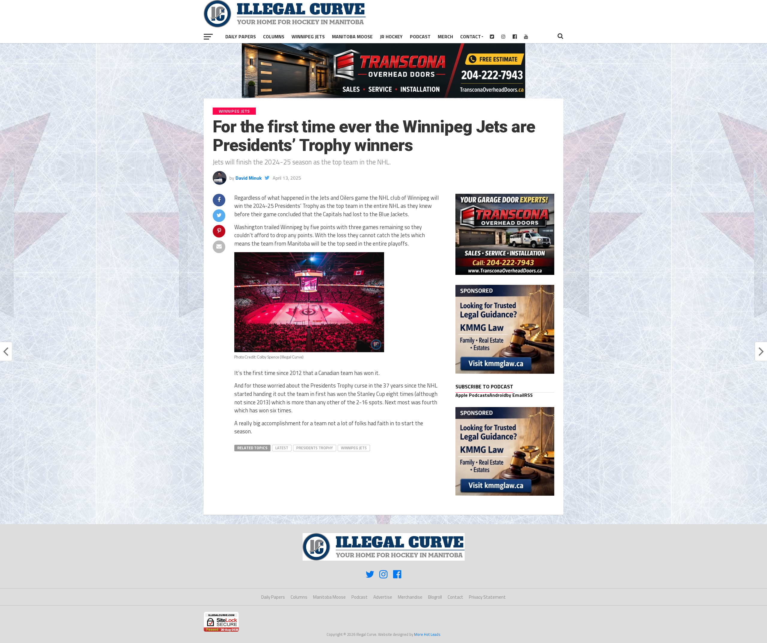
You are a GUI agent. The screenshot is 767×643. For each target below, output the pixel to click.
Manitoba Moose (352, 36)
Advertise (382, 597)
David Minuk (248, 177)
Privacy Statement (487, 597)
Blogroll (435, 597)
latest (281, 448)
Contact (470, 36)
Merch (445, 36)
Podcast (420, 36)
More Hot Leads (427, 634)
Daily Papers (240, 36)
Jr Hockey (391, 36)
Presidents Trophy (314, 448)
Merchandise (410, 597)
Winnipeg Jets (308, 36)
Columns (273, 36)
